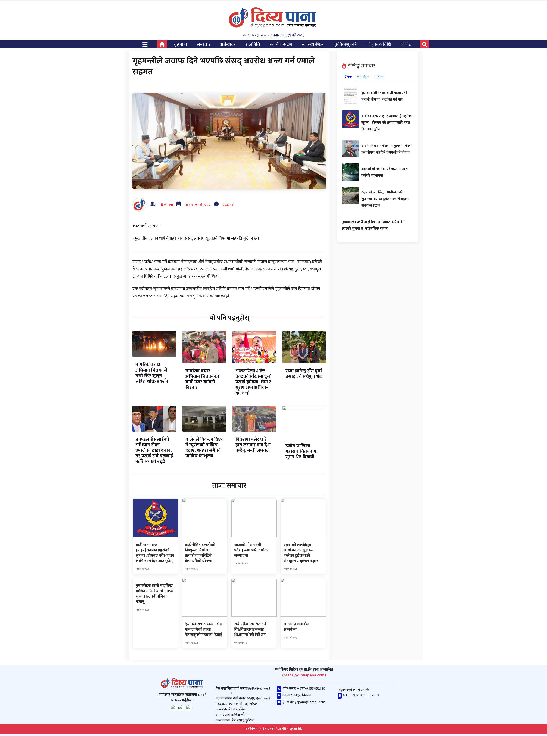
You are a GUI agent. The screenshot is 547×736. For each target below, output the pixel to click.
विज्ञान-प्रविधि (379, 44)
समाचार (204, 44)
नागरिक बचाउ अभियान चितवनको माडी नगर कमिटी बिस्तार (202, 379)
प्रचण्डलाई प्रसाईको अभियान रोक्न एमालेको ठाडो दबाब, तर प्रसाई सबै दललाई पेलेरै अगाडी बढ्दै (154, 450)
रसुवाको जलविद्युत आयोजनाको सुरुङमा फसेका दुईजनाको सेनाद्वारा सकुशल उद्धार (385, 199)
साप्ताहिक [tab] (363, 77)
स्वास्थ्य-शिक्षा (313, 44)
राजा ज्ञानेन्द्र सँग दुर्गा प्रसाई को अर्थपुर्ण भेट (303, 373)
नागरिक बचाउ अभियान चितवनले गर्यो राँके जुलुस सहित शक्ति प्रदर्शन (151, 373)
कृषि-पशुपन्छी (346, 44)
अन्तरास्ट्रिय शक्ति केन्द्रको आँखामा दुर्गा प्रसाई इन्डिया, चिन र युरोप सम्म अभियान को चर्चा (253, 382)
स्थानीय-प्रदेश (281, 44)
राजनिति (252, 44)
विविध (406, 44)
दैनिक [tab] (348, 77)
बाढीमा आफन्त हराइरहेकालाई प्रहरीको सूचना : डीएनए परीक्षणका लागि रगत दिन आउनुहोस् (387, 122)
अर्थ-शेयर (228, 44)
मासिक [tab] (379, 77)
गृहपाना (180, 44)
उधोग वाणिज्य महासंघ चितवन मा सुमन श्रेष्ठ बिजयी (301, 451)
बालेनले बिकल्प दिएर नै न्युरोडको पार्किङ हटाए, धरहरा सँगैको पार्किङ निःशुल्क (204, 447)
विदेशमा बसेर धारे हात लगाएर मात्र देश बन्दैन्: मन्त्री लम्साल (253, 444)
